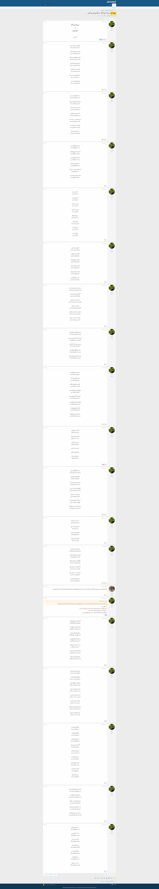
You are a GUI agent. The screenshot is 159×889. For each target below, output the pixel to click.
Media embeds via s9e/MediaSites (69, 887)
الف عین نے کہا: (103, 601)
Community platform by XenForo (85, 887)
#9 (44, 368)
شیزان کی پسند (98, 16)
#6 (44, 243)
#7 (44, 285)
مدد (45, 885)
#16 (44, 618)
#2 (44, 43)
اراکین (110, 5)
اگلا (106, 19)
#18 (44, 724)
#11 (44, 468)
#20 (44, 825)
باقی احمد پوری (102, 16)
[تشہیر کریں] (46, 22)
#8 (44, 329)
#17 (44, 668)
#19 (44, 786)
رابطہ (55, 885)
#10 (44, 428)
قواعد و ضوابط (51, 885)
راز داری (48, 885)
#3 (44, 93)
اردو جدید (111, 885)
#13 (44, 546)
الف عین (111, 593)
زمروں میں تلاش (114, 8)
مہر (114, 885)
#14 (44, 586)
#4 (44, 143)
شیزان (114, 16)
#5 (44, 189)
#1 (44, 22)
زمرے (114, 5)
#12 (44, 518)
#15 (44, 598)
